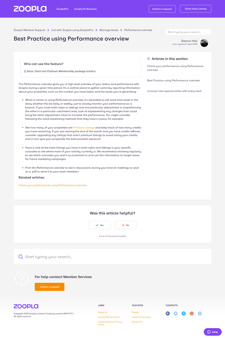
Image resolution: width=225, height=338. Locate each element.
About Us (102, 312)
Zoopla (135, 312)
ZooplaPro (62, 9)
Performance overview (138, 30)
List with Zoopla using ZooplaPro (72, 30)
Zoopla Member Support (29, 30)
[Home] (30, 9)
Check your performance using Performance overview (52, 185)
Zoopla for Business (85, 9)
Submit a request (162, 9)
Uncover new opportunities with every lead (174, 91)
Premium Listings (84, 127)
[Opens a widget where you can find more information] (213, 332)
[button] (100, 225)
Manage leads (108, 30)
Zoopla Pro (137, 322)
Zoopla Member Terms (109, 317)
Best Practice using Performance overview (173, 80)
